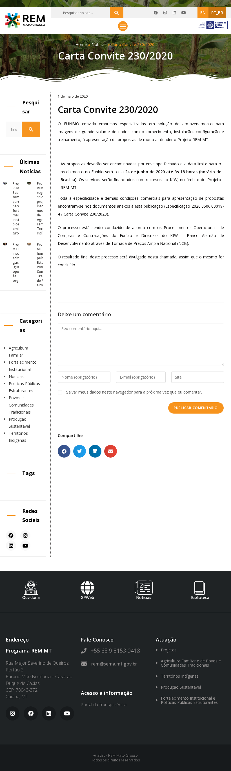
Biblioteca (200, 597)
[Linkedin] (174, 13)
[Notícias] (144, 588)
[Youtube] (184, 13)
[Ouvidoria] (31, 588)
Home (81, 44)
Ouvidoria (31, 597)
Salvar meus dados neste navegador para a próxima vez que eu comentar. (134, 392)
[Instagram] (165, 13)
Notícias (99, 44)
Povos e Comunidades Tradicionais (21, 404)
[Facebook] (156, 13)
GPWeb (87, 597)
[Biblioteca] (200, 588)
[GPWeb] (87, 588)
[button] (123, 26)
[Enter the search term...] (116, 12)
